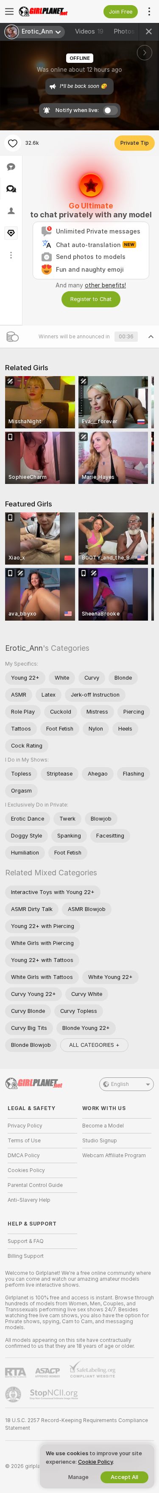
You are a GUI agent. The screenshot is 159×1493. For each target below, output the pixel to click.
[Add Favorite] (12, 143)
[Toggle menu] (9, 11)
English (120, 1084)
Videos (89, 31)
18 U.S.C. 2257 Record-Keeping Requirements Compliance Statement (76, 1424)
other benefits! (105, 285)
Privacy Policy (25, 1126)
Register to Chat (91, 299)
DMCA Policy (24, 1155)
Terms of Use (24, 1141)
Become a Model (103, 1126)
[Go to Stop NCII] (55, 1394)
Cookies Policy (26, 1170)
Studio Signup (99, 1141)
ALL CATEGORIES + (94, 1045)
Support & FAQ (26, 1241)
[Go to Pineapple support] (14, 1394)
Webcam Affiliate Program (114, 1155)
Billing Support (26, 1256)
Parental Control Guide (35, 1185)
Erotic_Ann (24, 648)
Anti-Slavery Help (29, 1200)
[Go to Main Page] (49, 11)
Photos (130, 31)
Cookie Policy (95, 1462)
